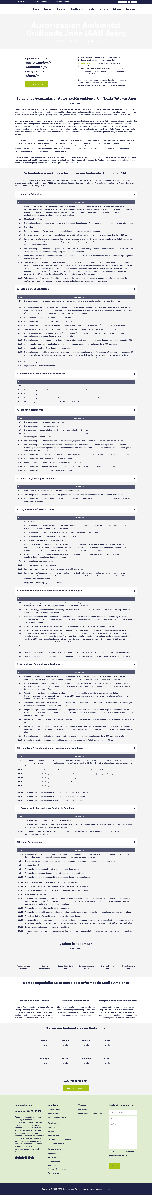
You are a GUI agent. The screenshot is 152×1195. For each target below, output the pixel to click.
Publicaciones (53, 1173)
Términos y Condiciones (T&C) (60, 1139)
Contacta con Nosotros (76, 1088)
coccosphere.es (103, 1189)
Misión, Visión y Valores (57, 1117)
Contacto (51, 1128)
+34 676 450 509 (24, 2)
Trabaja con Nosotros (56, 1143)
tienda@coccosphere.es (64, 2)
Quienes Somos (54, 1110)
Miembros (52, 1165)
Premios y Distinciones (57, 1169)
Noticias (51, 1132)
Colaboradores (54, 1161)
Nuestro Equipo (54, 1114)
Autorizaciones (54, 1158)
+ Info (44, 1045)
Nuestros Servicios (36, 84)
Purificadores (84, 1110)
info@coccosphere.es (43, 2)
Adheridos (52, 1154)
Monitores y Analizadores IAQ (90, 1114)
